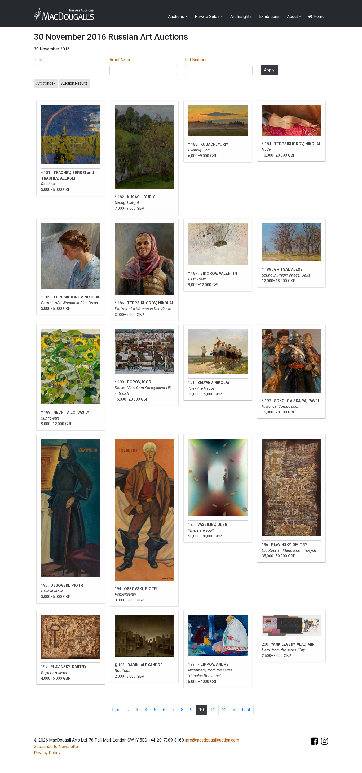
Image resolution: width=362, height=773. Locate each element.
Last (246, 709)
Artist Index (45, 83)
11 (212, 709)
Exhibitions (269, 16)
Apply (269, 69)
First (116, 709)
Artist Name (120, 59)
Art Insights (241, 16)
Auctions (176, 16)
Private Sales (207, 16)
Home (318, 16)
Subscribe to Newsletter (56, 746)
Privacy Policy (47, 752)
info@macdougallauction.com (212, 740)
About (292, 16)
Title (38, 59)
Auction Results (74, 83)
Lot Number (196, 59)
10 (201, 709)
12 (224, 709)
